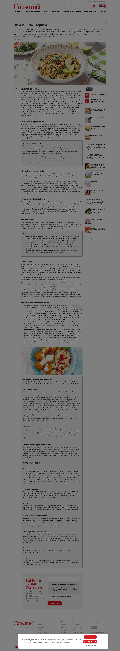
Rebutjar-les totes (90, 641)
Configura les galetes (91, 645)
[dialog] (63, 641)
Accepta (90, 637)
